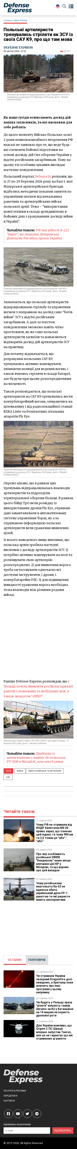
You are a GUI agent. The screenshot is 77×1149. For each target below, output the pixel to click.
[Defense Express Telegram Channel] (37, 1113)
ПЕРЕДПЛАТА (10, 1096)
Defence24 (43, 176)
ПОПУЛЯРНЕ (37, 960)
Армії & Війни (20, 20)
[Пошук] (64, 7)
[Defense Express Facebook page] (8, 1113)
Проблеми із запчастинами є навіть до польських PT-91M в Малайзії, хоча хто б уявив (36, 757)
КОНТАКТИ (9, 1101)
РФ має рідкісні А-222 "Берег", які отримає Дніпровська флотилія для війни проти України (38, 234)
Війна (20, 771)
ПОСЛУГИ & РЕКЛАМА (15, 1091)
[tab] (15, 960)
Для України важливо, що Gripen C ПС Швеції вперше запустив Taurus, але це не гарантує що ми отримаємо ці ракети (54, 1032)
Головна (8, 20)
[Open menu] (71, 6)
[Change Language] (58, 6)
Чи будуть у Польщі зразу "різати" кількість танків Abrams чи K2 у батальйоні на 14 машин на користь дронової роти (54, 1009)
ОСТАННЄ (15, 960)
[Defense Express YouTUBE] (18, 1113)
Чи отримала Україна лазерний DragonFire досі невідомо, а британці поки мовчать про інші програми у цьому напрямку (54, 984)
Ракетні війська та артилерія (44, 771)
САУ (8, 777)
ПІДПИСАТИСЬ (62, 1130)
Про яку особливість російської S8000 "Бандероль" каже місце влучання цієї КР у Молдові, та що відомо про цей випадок (53, 862)
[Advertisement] (38, 637)
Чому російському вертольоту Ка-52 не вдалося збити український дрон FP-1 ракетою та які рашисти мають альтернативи (53, 891)
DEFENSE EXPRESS (18, 47)
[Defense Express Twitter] (27, 1113)
